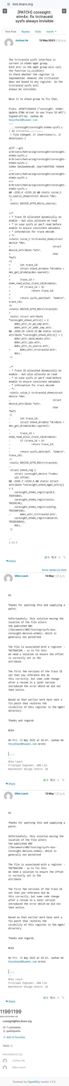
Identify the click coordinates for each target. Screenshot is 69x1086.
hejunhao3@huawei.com (23, 119)
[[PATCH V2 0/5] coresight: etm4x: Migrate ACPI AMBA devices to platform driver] (5, 11)
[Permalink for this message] (64, 557)
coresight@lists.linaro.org (17, 1021)
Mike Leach (21, 575)
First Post (10, 31)
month (50, 31)
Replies (25, 31)
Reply (12, 560)
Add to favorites (16, 1037)
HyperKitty (34, 1081)
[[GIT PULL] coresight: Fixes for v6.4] (64, 11)
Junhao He (21, 40)
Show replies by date (54, 569)
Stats (38, 31)
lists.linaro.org (23, 4)
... (12, 754)
